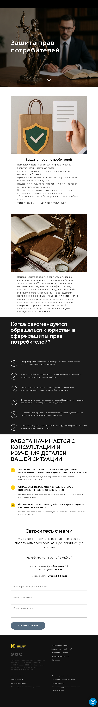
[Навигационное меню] (93, 4)
